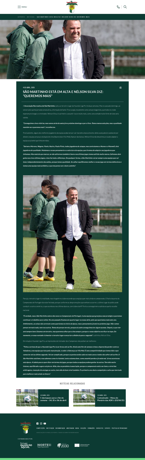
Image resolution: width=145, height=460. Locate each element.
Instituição (50, 428)
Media (77, 428)
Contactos (99, 428)
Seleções (83, 428)
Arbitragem (70, 428)
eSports (107, 428)
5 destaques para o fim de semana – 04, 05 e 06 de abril (53, 399)
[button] (125, 6)
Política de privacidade (119, 428)
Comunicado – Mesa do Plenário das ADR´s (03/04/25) (110, 399)
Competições (40, 428)
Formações (91, 428)
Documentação (60, 428)
